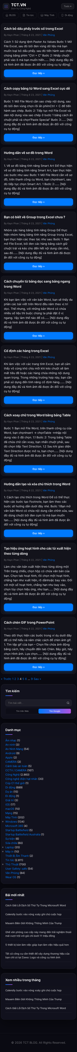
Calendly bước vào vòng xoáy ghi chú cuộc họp (33, 914)
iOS (7, 804)
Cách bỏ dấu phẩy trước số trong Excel (33, 28)
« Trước (6, 679)
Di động (69, 15)
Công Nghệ (12, 774)
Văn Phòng (49, 34)
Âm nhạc (10, 740)
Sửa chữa (11, 843)
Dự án (9, 791)
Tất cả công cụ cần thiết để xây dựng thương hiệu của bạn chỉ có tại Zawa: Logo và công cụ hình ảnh (37, 955)
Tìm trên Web (22, 711)
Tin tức (30, 15)
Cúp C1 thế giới (15, 783)
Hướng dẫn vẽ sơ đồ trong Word (28, 153)
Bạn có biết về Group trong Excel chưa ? (34, 217)
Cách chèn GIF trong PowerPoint (29, 622)
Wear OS (10, 877)
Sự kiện (10, 838)
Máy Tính (49, 15)
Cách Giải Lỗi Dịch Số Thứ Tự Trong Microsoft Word (35, 905)
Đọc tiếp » (39, 73)
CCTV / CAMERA (16, 770)
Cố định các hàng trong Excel (26, 351)
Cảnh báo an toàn (16, 766)
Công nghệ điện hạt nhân (21, 779)
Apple (9, 757)
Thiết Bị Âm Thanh (17, 855)
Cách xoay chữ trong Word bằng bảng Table (37, 415)
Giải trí (9, 800)
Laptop (9, 847)
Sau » (37, 679)
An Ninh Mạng (14, 749)
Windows (11, 821)
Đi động (10, 796)
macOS (9, 808)
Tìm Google (54, 711)
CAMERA (11, 761)
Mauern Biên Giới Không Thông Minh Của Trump (33, 923)
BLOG (12, 15)
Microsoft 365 (14, 826)
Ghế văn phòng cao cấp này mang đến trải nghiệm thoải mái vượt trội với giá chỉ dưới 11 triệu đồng (38, 934)
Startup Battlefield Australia (22, 834)
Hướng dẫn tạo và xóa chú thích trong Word (37, 484)
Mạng (8, 813)
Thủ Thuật (11, 864)
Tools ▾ (67, 6)
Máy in (9, 851)
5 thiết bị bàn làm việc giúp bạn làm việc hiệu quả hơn (37, 944)
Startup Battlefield (16, 830)
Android (10, 753)
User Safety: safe (16, 868)
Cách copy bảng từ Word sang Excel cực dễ (37, 88)
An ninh (10, 744)
